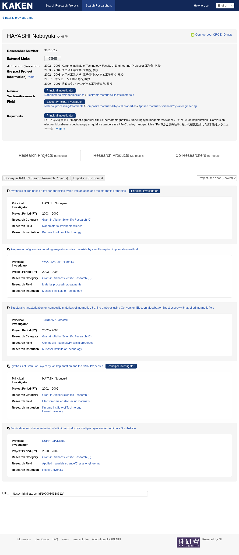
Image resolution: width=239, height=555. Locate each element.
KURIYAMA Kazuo (53, 440)
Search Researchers (99, 5)
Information (24, 539)
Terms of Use (80, 539)
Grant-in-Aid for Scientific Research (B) (66, 457)
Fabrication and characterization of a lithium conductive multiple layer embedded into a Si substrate (73, 428)
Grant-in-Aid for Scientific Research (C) (66, 219)
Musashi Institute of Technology (62, 290)
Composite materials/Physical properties (111, 106)
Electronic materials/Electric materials (110, 95)
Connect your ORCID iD (210, 34)
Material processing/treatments (63, 106)
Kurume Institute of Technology (61, 232)
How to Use (201, 5)
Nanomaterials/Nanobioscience (64, 95)
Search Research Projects (62, 5)
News (65, 539)
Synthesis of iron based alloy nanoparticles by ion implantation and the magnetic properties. (69, 191)
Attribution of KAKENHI (106, 539)
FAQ (55, 539)
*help (229, 34)
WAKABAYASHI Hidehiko (58, 261)
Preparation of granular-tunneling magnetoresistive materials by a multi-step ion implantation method (74, 249)
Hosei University (52, 411)
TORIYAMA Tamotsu (55, 320)
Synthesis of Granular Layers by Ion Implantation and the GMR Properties (57, 366)
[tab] (43, 155)
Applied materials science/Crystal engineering (167, 106)
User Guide (42, 539)
